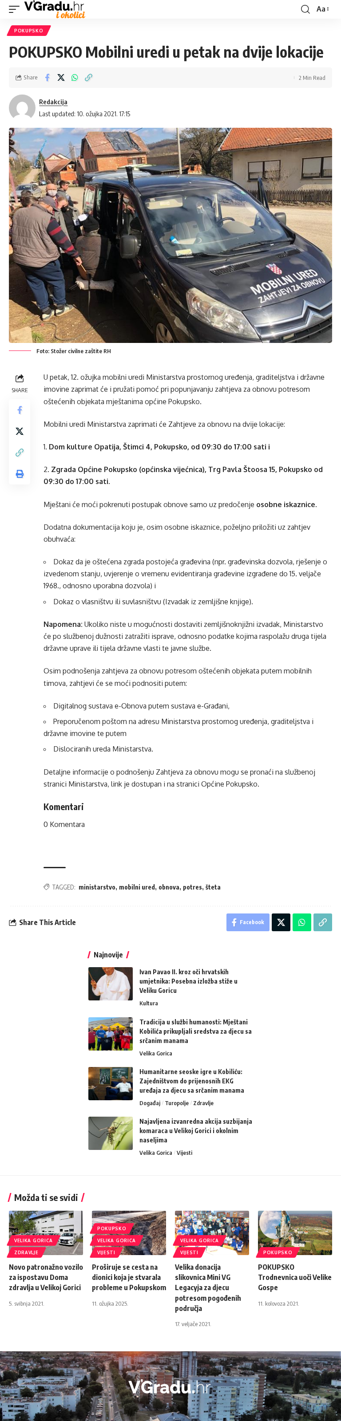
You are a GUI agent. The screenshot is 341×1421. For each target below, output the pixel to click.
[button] (16, 9)
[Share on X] (61, 78)
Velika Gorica (155, 1053)
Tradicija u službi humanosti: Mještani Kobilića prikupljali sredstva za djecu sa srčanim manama (195, 1031)
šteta (213, 887)
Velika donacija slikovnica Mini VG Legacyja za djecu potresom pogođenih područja (208, 1288)
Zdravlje (203, 1102)
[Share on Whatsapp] (74, 78)
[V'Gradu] (55, 9)
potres (192, 887)
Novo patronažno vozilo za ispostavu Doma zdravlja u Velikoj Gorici (46, 1277)
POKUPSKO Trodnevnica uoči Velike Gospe (295, 1277)
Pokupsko (29, 30)
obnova (169, 887)
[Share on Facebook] (47, 78)
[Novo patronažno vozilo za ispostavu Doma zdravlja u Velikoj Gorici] (46, 1233)
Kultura (148, 1003)
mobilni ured (137, 887)
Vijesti (184, 1152)
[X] (175, 1408)
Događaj (149, 1102)
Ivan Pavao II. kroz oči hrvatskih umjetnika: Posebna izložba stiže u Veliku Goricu (188, 981)
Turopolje (177, 1102)
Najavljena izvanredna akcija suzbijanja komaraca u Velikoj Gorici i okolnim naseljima (195, 1131)
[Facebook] (164, 1408)
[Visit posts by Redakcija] (22, 107)
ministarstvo (97, 887)
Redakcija (53, 102)
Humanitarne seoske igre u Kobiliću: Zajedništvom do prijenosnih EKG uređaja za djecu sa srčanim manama (191, 1081)
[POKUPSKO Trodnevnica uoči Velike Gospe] (295, 1233)
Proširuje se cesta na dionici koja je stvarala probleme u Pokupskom (129, 1277)
